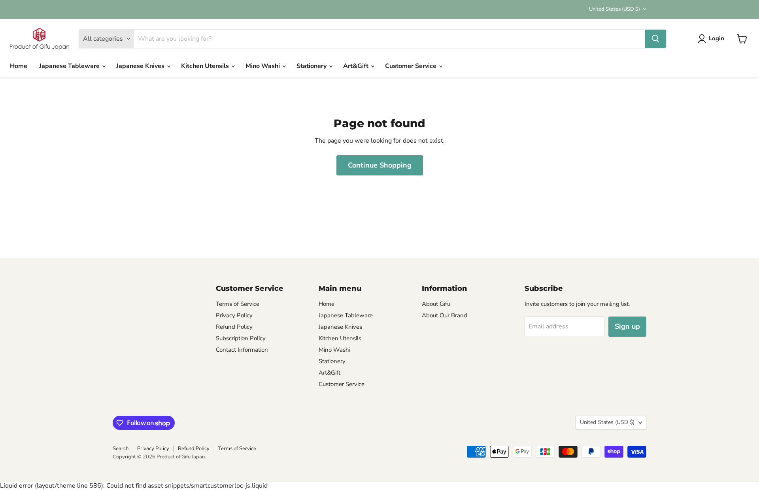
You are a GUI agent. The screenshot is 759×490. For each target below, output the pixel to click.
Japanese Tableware (70, 66)
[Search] (655, 39)
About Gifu (436, 304)
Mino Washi (263, 66)
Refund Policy (234, 327)
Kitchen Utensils (205, 66)
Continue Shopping (380, 165)
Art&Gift (356, 66)
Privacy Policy (234, 315)
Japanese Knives (141, 66)
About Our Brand (444, 315)
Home (18, 66)
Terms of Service (237, 304)
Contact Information (242, 350)
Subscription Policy (241, 338)
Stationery (312, 66)
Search (120, 448)
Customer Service (411, 66)
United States (614, 9)
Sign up (627, 326)
